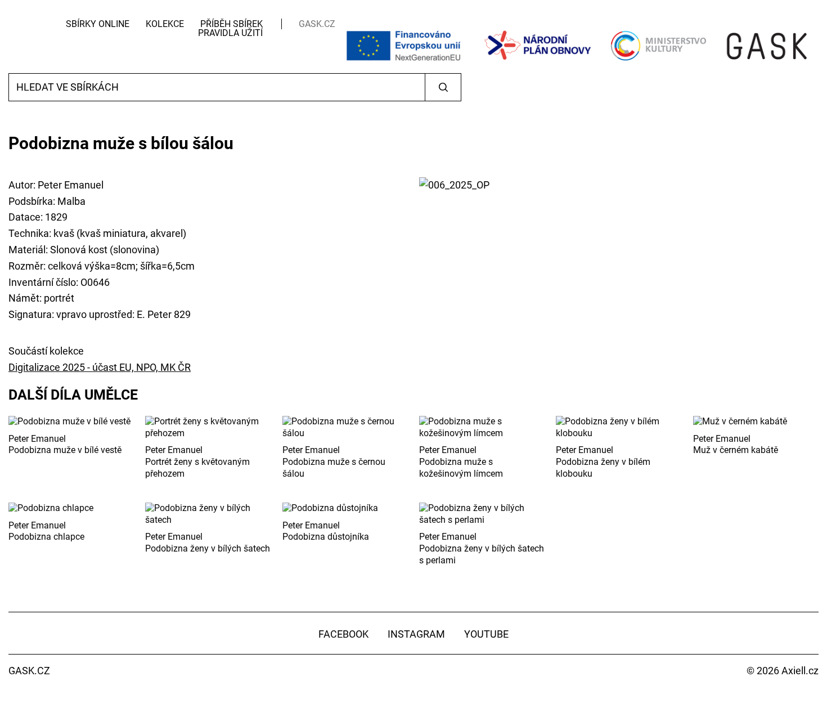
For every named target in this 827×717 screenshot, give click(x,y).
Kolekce (165, 24)
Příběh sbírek (231, 24)
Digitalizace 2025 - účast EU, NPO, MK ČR (99, 367)
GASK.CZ (317, 24)
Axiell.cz (800, 670)
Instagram (416, 634)
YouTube (486, 634)
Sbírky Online (97, 24)
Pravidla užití (230, 33)
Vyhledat (443, 87)
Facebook (343, 634)
